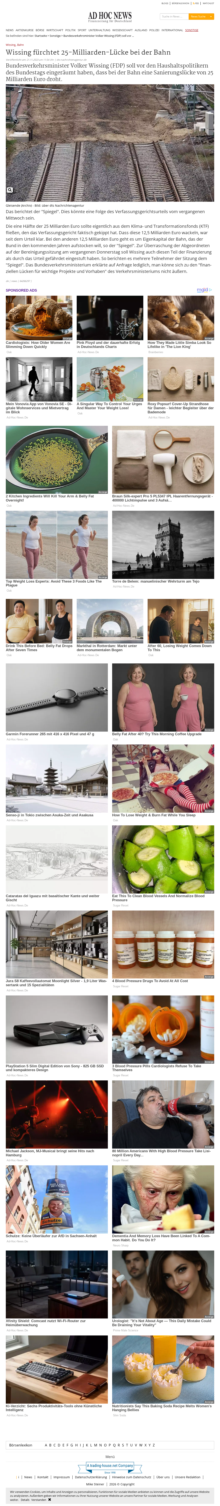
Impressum (61, 1477)
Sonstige (55, 36)
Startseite (41, 36)
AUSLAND (141, 30)
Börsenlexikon (20, 1445)
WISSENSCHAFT (122, 30)
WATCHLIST (208, 3)
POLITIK (70, 30)
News (28, 1477)
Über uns (163, 1477)
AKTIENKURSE (25, 30)
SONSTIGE (191, 30)
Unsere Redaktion (187, 1477)
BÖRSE (40, 30)
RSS (197, 3)
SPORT (82, 30)
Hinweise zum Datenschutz (131, 1477)
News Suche (198, 16)
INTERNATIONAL (172, 30)
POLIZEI (154, 30)
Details (25, 1500)
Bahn (20, 45)
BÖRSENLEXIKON (180, 3)
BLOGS (165, 3)
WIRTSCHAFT (54, 30)
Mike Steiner (95, 1484)
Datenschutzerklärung (91, 1477)
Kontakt (42, 1477)
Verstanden (38, 1500)
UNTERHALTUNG (99, 30)
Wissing (10, 45)
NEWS (10, 30)
